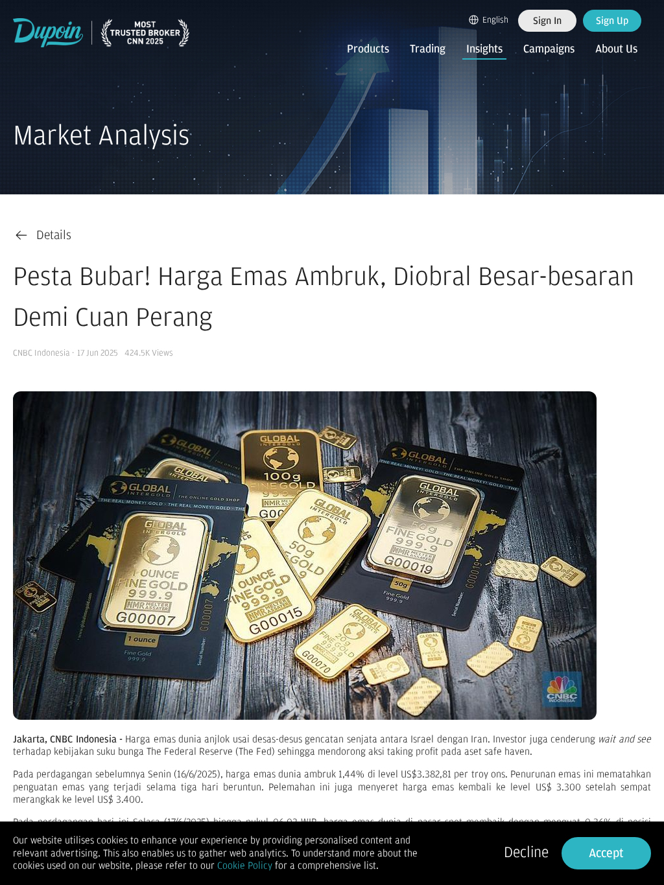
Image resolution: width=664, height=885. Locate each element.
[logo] (101, 32)
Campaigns (549, 49)
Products (368, 49)
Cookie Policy (244, 865)
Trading (427, 49)
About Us (616, 49)
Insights (484, 49)
